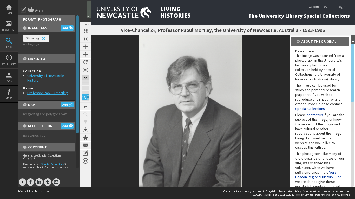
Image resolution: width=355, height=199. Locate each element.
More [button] (9, 98)
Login (9, 81)
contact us (315, 114)
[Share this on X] (22, 179)
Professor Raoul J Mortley (47, 92)
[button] (85, 97)
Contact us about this (85, 145)
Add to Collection (85, 137)
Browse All (9, 30)
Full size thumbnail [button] (85, 31)
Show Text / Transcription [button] (85, 106)
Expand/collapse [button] (353, 39)
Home (9, 13)
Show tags (33, 38)
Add (65, 28)
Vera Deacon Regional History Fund (318, 174)
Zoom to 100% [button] (85, 70)
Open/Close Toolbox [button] (89, 9)
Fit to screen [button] (85, 39)
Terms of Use (42, 191)
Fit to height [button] (85, 54)
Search (9, 47)
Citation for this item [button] (85, 161)
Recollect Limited (304, 194)
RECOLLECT (257, 194)
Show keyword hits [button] (85, 114)
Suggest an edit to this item (23, 10)
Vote (36, 10)
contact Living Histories (298, 191)
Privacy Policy (25, 191)
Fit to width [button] (85, 47)
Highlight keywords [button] (85, 122)
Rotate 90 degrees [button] (85, 62)
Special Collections (52, 164)
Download (85, 130)
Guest (324, 7)
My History (9, 64)
